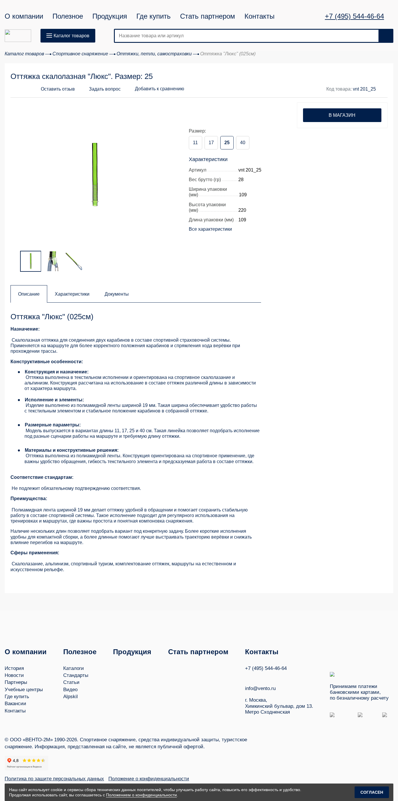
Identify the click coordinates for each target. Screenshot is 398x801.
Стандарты (75, 675)
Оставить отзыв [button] (58, 89)
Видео (70, 689)
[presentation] (22, 170)
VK (247, 676)
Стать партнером (207, 16)
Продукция (109, 16)
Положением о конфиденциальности (141, 795)
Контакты (259, 16)
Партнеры (16, 682)
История (14, 668)
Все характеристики (210, 229)
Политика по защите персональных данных (54, 778)
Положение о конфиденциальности (148, 778)
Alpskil (70, 696)
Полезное (67, 16)
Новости (14, 675)
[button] (100, 89)
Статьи (71, 682)
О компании (24, 16)
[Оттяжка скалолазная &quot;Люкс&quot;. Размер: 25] (95, 174)
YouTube (258, 677)
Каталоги (73, 668)
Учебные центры (24, 689)
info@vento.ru (260, 688)
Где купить (153, 16)
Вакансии (15, 703)
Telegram (269, 677)
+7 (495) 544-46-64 (354, 16)
